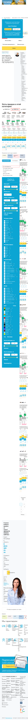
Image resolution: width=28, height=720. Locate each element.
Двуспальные (18, 695)
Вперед (22, 514)
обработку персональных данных (9, 671)
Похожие (3, 126)
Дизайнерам (9, 698)
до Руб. (6, 109)
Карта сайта (3, 700)
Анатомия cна (9, 718)
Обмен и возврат (8, 681)
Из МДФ (9, 616)
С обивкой (4, 155)
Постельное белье (13, 690)
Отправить (9, 572)
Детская (22, 36)
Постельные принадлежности (9, 44)
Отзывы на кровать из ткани (14, 609)
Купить (4, 139)
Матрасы (13, 678)
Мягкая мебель (8, 40)
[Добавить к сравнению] (3, 142)
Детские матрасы (13, 681)
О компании (4, 679)
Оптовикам (9, 699)
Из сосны (4, 616)
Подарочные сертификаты (9, 692)
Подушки (13, 687)
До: (12, 186)
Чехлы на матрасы (17, 685)
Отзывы (4, 683)
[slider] (4, 189)
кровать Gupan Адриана (3, 116)
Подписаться (10, 666)
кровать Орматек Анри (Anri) (18, 116)
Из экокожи (10, 155)
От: (5, 186)
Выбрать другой (16, 29)
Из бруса (20, 616)
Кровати (13, 692)
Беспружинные (14, 695)
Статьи (8, 689)
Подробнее (4, 137)
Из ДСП (15, 616)
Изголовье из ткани (16, 155)
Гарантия (8, 683)
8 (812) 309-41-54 (5, 548)
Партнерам (4, 685)
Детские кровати (17, 690)
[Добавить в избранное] (5, 142)
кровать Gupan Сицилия (22, 455)
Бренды (14, 48)
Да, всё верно (8, 29)
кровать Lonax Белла (23, 116)
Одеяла (17, 687)
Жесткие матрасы (17, 693)
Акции (7, 678)
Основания (17, 678)
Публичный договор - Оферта (4, 688)
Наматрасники (14, 684)
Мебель (20, 40)
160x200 (22, 155)
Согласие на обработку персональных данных (5, 696)
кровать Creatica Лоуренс (24, 455)
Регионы (4, 706)
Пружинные (13, 697)
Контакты (4, 681)
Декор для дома (20, 44)
